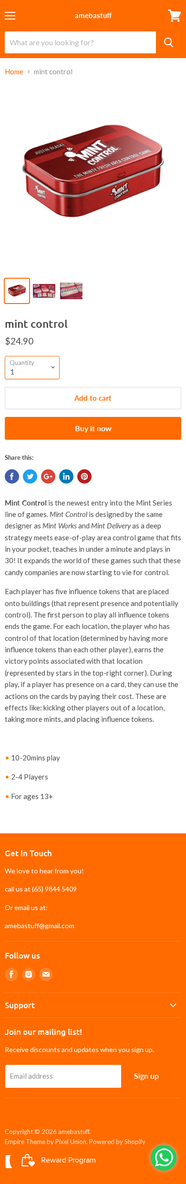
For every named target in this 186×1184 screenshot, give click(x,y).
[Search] (168, 42)
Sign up (146, 1075)
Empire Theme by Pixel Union (45, 1141)
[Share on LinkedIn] (66, 476)
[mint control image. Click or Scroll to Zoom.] (93, 178)
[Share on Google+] (48, 476)
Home (14, 72)
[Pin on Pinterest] (84, 476)
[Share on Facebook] (12, 476)
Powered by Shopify (117, 1141)
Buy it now (93, 428)
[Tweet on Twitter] (30, 476)
